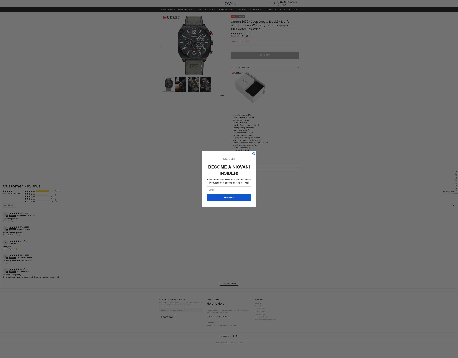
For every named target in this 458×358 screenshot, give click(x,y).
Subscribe (229, 197)
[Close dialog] (253, 153)
